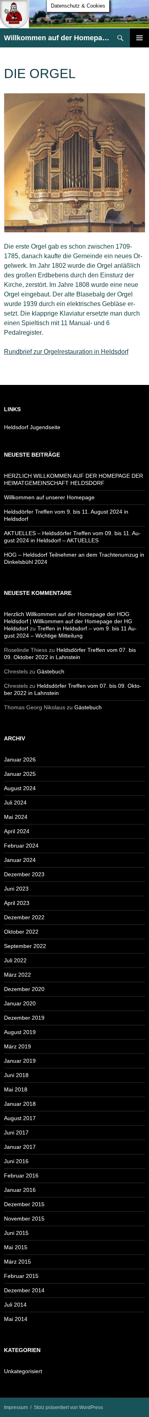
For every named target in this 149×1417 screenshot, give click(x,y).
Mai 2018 (15, 1089)
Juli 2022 (15, 960)
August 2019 (20, 1032)
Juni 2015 (16, 1233)
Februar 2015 (21, 1276)
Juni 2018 (16, 1075)
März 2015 (17, 1261)
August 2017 (20, 1118)
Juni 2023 (16, 888)
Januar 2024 (20, 860)
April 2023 (16, 903)
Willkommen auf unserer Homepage (49, 497)
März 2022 (17, 974)
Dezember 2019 (24, 1018)
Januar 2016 (20, 1190)
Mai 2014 (15, 1319)
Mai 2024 (15, 817)
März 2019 (17, 1046)
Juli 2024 (15, 802)
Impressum (16, 1407)
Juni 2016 (16, 1161)
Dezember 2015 (24, 1204)
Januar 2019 (20, 1061)
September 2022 (25, 946)
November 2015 (24, 1218)
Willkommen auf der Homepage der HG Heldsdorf (57, 38)
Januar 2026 (20, 759)
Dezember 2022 (24, 917)
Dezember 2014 (24, 1290)
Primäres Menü (139, 37)
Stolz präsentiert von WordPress (68, 1407)
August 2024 (20, 788)
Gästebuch (50, 671)
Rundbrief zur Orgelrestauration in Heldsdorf (66, 351)
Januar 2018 (20, 1104)
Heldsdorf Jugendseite (32, 427)
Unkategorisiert (23, 1371)
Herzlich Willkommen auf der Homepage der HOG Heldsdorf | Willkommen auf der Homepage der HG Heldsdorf (68, 621)
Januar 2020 (20, 1003)
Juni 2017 (16, 1132)
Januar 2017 (20, 1147)
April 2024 (16, 831)
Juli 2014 (15, 1304)
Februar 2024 (21, 845)
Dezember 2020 (24, 989)
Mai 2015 (15, 1247)
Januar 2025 (20, 774)
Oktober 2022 (21, 931)
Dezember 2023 (24, 874)
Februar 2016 (21, 1175)
